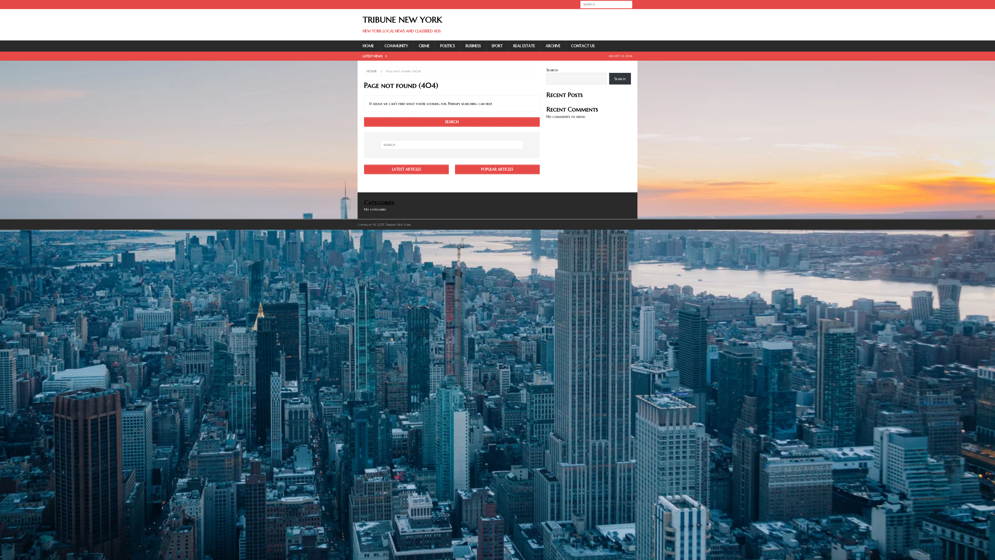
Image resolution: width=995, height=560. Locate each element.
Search (552, 70)
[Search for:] (606, 4)
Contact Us (583, 46)
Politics (447, 46)
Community (396, 46)
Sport (497, 46)
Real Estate (524, 46)
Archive (553, 46)
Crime (424, 46)
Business (473, 46)
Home (368, 46)
